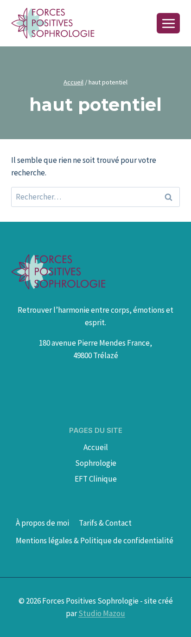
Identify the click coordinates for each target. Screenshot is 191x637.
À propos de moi (42, 523)
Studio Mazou (101, 613)
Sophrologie (95, 463)
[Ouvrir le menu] (168, 23)
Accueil (95, 447)
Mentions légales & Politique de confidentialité (94, 540)
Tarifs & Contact (105, 523)
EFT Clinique (96, 479)
